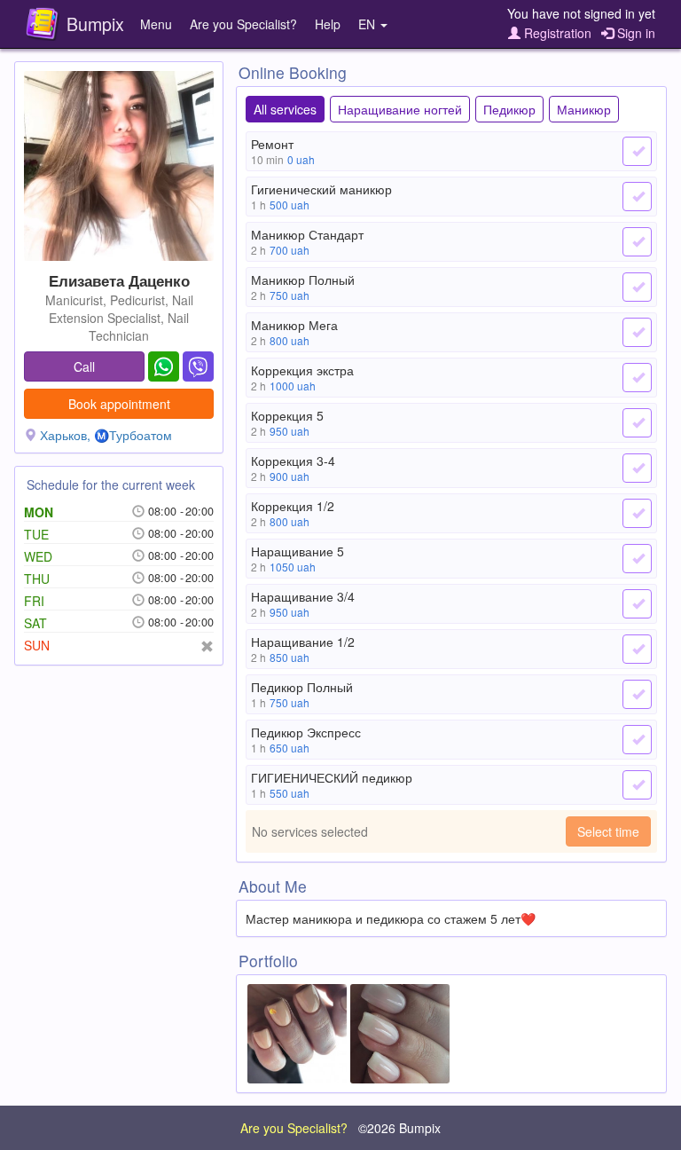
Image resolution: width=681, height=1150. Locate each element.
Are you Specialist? (243, 24)
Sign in (634, 33)
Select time (608, 831)
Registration (556, 33)
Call (84, 366)
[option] (297, 1033)
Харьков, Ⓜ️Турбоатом (106, 435)
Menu (156, 24)
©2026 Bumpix (399, 1128)
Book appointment (119, 404)
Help (327, 24)
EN (368, 24)
